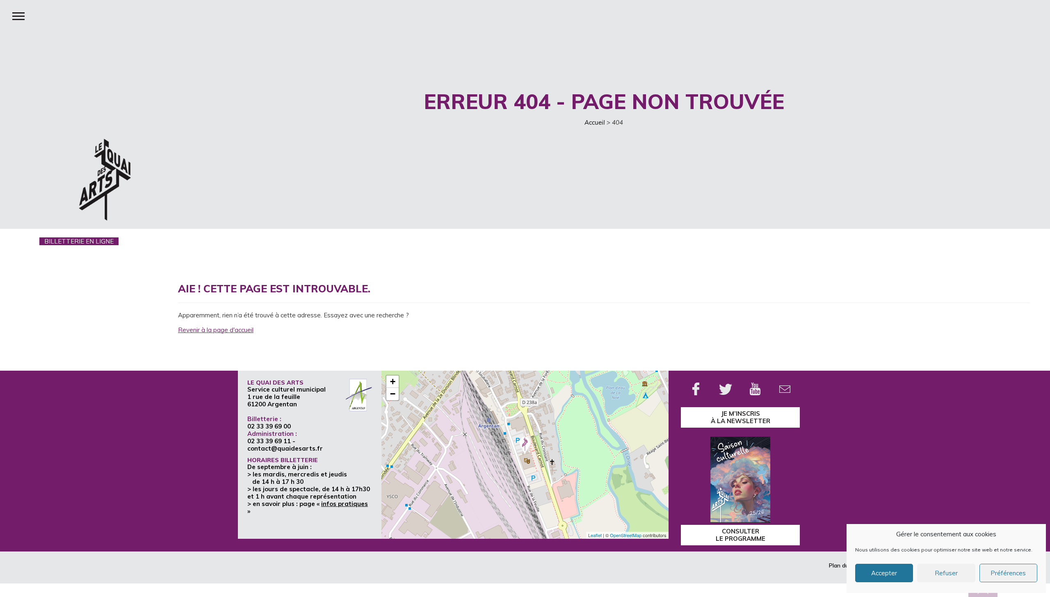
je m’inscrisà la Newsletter (740, 417)
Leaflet (595, 535)
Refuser (946, 573)
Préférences (1008, 573)
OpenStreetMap (625, 535)
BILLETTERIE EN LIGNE (79, 241)
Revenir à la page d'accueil (215, 330)
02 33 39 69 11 (269, 441)
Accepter (884, 573)
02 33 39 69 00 (269, 426)
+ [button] (392, 381)
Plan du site (844, 565)
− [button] (392, 394)
